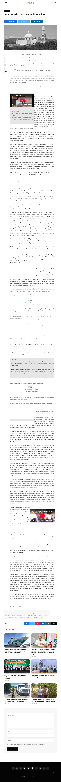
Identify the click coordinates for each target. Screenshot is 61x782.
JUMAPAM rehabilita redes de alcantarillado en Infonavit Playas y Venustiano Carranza (16, 700)
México (47, 613)
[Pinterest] (5, 68)
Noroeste (19, 615)
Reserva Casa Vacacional (19, 773)
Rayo (16, 617)
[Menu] (6, 2)
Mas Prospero (41, 613)
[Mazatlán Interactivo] (30, 2)
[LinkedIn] (5, 65)
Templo (41, 617)
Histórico (23, 613)
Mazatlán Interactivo (35, 776)
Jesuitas (29, 613)
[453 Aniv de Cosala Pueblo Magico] (30, 37)
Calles (29, 610)
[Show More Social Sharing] (45, 21)
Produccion (46, 615)
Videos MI (37, 773)
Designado (40, 610)
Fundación (47, 610)
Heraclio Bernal (15, 613)
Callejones (23, 610)
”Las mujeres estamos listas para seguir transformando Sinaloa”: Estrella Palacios (43, 700)
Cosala (34, 610)
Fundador (7, 613)
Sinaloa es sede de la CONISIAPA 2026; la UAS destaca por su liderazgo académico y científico (16, 677)
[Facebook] (5, 58)
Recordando (22, 617)
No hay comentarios (16, 18)
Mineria (13, 615)
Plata (35, 615)
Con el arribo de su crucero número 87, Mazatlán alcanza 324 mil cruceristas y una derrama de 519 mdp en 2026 (16, 651)
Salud (30, 773)
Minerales (7, 615)
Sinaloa (36, 617)
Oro (24, 615)
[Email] (5, 71)
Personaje (29, 615)
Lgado (34, 613)
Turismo (7, 10)
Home (8, 773)
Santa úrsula (30, 617)
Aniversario (16, 610)
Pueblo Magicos (9, 617)
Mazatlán (52, 773)
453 (11, 610)
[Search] (55, 2)
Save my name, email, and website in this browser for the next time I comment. (26, 744)
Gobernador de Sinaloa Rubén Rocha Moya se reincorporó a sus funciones (43, 676)
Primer (39, 615)
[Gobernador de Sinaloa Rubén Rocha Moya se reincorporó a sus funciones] (44, 666)
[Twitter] (5, 61)
